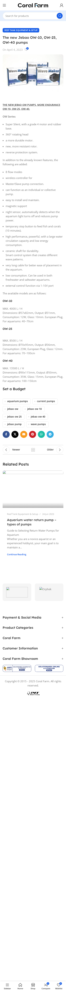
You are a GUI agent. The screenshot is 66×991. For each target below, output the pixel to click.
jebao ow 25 (14, 416)
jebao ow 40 (38, 416)
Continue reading (16, 554)
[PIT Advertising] (33, 693)
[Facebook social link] (6, 434)
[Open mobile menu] (4, 5)
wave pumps (38, 424)
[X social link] (14, 434)
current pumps (46, 401)
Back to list (33, 449)
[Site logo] (33, 5)
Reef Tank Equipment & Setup (20, 30)
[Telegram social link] (50, 434)
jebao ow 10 (34, 409)
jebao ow (12, 409)
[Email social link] (23, 434)
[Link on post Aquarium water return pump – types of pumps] (33, 489)
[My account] (61, 5)
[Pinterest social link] (32, 434)
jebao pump (14, 424)
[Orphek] (49, 592)
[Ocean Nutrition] (17, 592)
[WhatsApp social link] (41, 434)
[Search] (60, 16)
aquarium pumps (17, 401)
